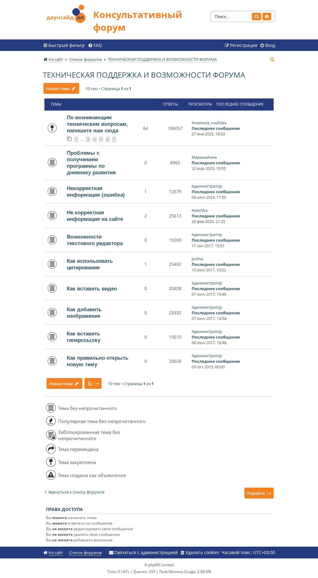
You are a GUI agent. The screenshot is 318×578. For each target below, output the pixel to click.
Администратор (207, 186)
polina (197, 259)
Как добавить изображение (84, 312)
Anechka (199, 210)
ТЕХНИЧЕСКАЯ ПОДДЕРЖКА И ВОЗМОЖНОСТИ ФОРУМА (144, 75)
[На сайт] (68, 13)
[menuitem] (95, 45)
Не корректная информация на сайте (95, 215)
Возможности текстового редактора (95, 240)
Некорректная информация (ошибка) (96, 191)
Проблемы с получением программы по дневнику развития (91, 162)
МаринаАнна (204, 157)
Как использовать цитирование (90, 264)
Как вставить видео (92, 288)
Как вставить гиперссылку (83, 336)
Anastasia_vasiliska (209, 122)
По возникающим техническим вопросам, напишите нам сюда (97, 124)
